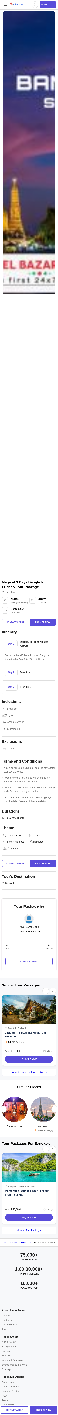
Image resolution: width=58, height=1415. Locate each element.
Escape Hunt (15, 1126)
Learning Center (10, 1391)
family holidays (15, 841)
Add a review (9, 1342)
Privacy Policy (9, 1324)
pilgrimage (13, 848)
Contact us (7, 1320)
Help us (6, 1315)
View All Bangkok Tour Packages (29, 1072)
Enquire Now (29, 1059)
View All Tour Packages (29, 1230)
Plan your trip (9, 1346)
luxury (36, 835)
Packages (7, 1351)
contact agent (14, 1410)
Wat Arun (43, 1126)
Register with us (10, 1386)
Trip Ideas (7, 1355)
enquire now (43, 1410)
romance (38, 841)
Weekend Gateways (12, 1360)
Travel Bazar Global (29, 927)
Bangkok (10, 592)
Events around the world (14, 1365)
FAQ (4, 1396)
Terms (5, 1329)
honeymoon (14, 835)
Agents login (8, 1382)
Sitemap (6, 1369)
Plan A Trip (47, 5)
